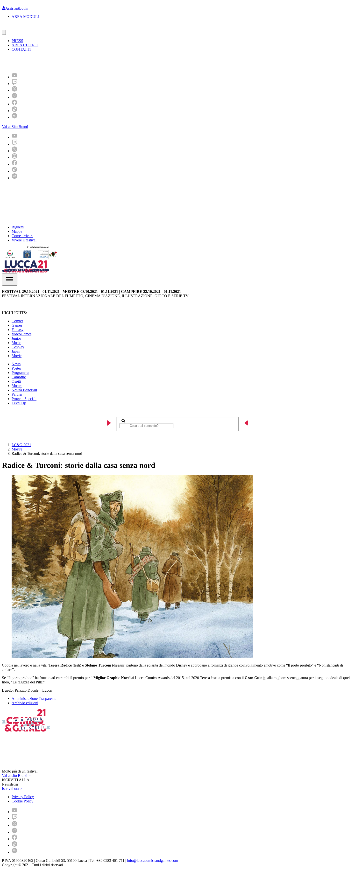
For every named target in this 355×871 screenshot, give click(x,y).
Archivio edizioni (25, 703)
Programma (20, 373)
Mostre (17, 386)
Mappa (17, 231)
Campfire (19, 377)
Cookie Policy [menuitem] (22, 801)
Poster (16, 368)
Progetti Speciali (24, 399)
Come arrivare (22, 236)
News (16, 364)
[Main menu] (9, 280)
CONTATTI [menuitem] (21, 49)
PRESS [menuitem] (17, 41)
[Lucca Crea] (13, 27)
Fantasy (17, 330)
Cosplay (18, 347)
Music (16, 343)
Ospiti (16, 381)
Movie (16, 356)
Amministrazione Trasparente (34, 698)
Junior (16, 338)
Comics (17, 321)
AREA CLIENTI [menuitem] (25, 45)
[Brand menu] (4, 32)
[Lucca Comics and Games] (61, 62)
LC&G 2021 (21, 445)
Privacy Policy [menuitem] (23, 797)
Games (17, 325)
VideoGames (21, 334)
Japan (16, 351)
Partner (17, 394)
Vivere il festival (24, 240)
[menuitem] (14, 77)
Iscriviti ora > (12, 789)
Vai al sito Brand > (16, 775)
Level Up (19, 403)
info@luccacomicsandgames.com (152, 860)
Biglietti (18, 227)
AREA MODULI (25, 16)
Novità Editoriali (24, 390)
